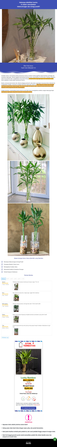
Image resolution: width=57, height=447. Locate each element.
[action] (55, 439)
